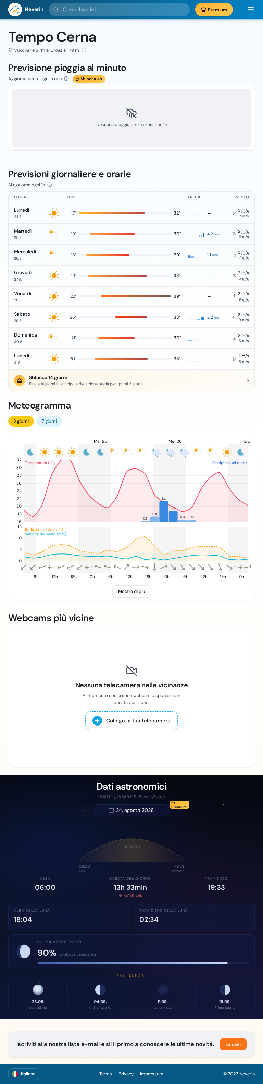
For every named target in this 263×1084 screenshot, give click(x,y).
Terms (105, 1074)
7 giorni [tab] (49, 421)
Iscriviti (233, 1044)
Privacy (126, 1074)
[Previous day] (84, 810)
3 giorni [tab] (21, 421)
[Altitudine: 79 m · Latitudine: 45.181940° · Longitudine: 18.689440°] (84, 50)
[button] (247, 9)
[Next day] (179, 810)
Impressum (151, 1074)
